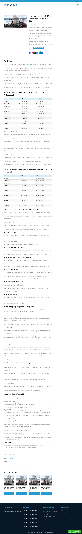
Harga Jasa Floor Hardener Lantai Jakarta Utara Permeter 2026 (30, 511)
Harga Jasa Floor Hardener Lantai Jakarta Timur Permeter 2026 (30, 515)
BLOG (65, 4)
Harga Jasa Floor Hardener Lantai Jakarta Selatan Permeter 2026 (30, 519)
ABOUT (61, 4)
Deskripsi (7, 57)
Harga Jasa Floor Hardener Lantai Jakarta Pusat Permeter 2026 (30, 523)
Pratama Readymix (31, 64)
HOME (56, 4)
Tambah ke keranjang (38, 47)
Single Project (64, 512)
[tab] (7, 57)
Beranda (5, 13)
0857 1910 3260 (11, 458)
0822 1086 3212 (11, 454)
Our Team (63, 515)
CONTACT (71, 4)
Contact (62, 517)
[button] (25, 16)
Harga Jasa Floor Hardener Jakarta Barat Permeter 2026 (30, 527)
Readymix (10, 13)
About (62, 510)
